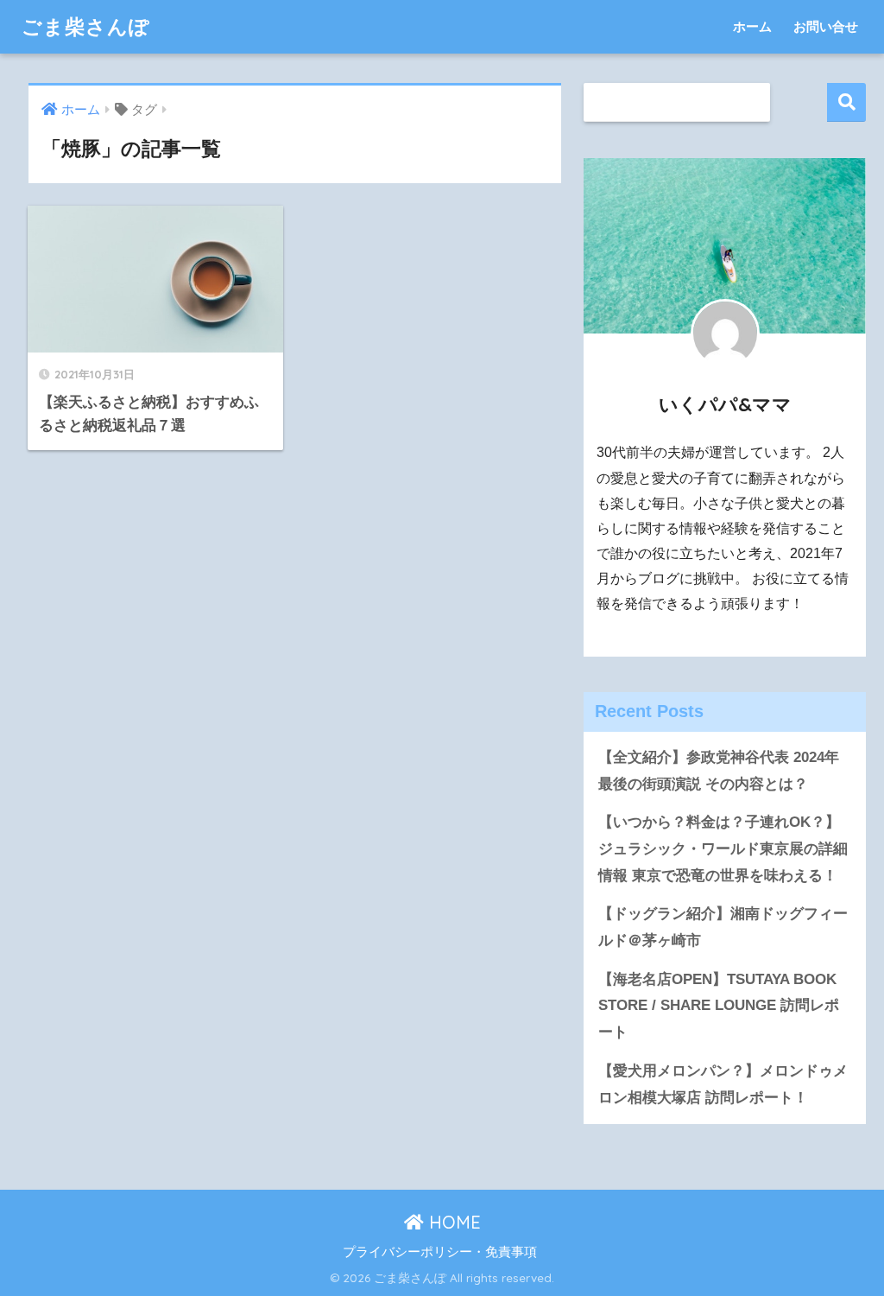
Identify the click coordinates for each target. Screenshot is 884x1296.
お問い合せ (825, 26)
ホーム (752, 26)
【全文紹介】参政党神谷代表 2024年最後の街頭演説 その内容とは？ (718, 770)
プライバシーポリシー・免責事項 (440, 1252)
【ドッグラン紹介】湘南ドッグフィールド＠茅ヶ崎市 (723, 927)
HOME (452, 1222)
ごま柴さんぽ (86, 26)
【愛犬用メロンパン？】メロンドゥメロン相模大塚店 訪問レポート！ (723, 1084)
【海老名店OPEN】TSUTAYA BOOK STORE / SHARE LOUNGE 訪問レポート (718, 1005)
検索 (846, 102)
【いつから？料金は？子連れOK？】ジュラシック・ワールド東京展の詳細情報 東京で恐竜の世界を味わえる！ (723, 848)
